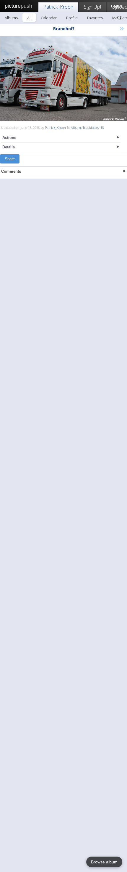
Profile (72, 17)
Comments (11, 171)
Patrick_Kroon (58, 6)
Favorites (95, 17)
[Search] (119, 18)
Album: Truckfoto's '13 (87, 127)
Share (10, 159)
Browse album (104, 862)
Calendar (49, 17)
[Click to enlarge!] (63, 78)
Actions (9, 137)
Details (8, 147)
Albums (11, 17)
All (29, 17)
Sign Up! (92, 6)
